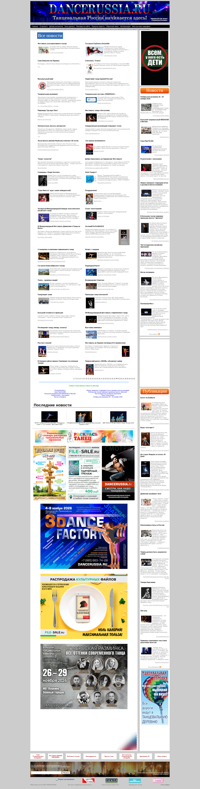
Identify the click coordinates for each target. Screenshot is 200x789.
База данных (70, 26)
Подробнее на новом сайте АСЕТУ (96, 168)
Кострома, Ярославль (45, 237)
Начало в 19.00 (99, 151)
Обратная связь (112, 26)
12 (90, 378)
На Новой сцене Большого (160, 241)
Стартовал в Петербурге (105, 323)
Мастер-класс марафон (141, 26)
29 (127, 378)
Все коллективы (144, 29)
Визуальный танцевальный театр (105, 68)
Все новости (154, 334)
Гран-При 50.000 (60, 392)
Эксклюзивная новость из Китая (60, 221)
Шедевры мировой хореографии (108, 260)
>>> (39, 66)
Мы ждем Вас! (42, 168)
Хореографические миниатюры (48, 149)
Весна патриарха (60, 397)
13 (93, 378)
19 (106, 378)
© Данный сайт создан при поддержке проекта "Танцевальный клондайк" (153, 773)
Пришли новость (98, 26)
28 (125, 378)
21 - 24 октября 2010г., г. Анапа (48, 106)
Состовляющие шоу (162, 636)
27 (123, 378)
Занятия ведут (99, 370)
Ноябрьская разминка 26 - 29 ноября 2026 (107, 397)
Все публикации (153, 667)
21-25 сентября (53, 182)
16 (99, 378)
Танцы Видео (165, 784)
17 (101, 378)
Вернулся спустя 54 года (105, 289)
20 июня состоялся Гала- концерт (158, 212)
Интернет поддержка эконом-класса (80, 784)
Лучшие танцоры (55, 373)
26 (121, 378)
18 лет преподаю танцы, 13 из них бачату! (155, 450)
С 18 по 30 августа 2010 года (59, 289)
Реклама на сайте (83, 26)
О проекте (44, 26)
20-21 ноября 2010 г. (92, 89)
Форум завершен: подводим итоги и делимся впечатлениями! (108, 390)
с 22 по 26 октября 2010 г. (55, 89)
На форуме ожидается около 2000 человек (155, 489)
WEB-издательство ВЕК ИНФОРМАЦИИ (43, 784)
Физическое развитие (162, 521)
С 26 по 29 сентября (56, 52)
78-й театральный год (92, 133)
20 (108, 378)
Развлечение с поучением (60, 395)
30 (130, 378)
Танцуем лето (164, 137)
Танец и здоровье (103, 216)
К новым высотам (163, 548)
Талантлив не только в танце (107, 336)
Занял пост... (98, 201)
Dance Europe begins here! (110, 784)
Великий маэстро (91, 352)
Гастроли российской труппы (106, 274)
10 (86, 378)
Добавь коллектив (56, 26)
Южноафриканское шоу (161, 178)
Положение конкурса (104, 182)
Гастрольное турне (110, 55)
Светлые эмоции (52, 352)
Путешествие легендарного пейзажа (157, 268)
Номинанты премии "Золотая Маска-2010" (52, 261)
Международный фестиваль (159, 423)
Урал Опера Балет (107, 395)
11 (88, 378)
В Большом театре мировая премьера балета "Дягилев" (107, 392)
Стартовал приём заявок (161, 115)
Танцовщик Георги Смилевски (159, 299)
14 (95, 378)
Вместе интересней (44, 119)
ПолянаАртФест (60, 390)
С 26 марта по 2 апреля (105, 121)
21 (110, 378)
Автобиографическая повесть (59, 336)
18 (103, 378)
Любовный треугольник (45, 320)
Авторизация (125, 26)
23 (114, 378)
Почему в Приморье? (162, 662)
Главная (35, 26)
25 (119, 378)
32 (134, 378)
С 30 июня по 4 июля (57, 302)
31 (132, 378)
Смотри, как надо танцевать (94, 237)
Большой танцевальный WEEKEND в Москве (60, 393)
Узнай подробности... (104, 103)
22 (112, 378)
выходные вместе (101, 302)
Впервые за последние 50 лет (60, 274)
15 (97, 378)
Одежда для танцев (135, 784)
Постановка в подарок (162, 155)
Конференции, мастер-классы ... (158, 329)
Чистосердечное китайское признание (108, 393)
